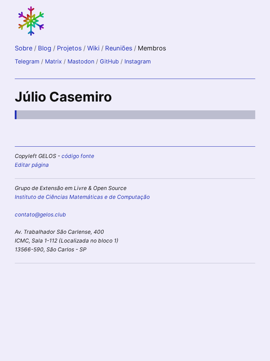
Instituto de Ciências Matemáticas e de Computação (82, 197)
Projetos (70, 48)
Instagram (137, 61)
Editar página (32, 164)
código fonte (78, 156)
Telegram (27, 61)
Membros (152, 48)
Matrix (53, 61)
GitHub (109, 61)
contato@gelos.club (40, 214)
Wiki (94, 48)
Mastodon (81, 61)
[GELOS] (31, 35)
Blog (45, 48)
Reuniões (119, 48)
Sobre (24, 48)
